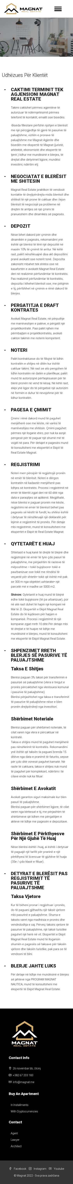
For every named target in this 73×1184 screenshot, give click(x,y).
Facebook (19, 1168)
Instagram (39, 1168)
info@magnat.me (23, 1082)
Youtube (58, 1168)
